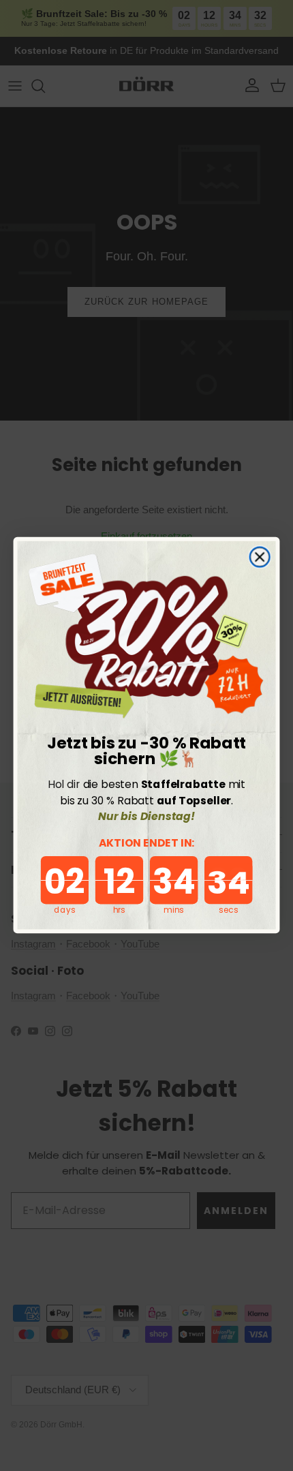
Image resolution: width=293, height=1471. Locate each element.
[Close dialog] (259, 557)
